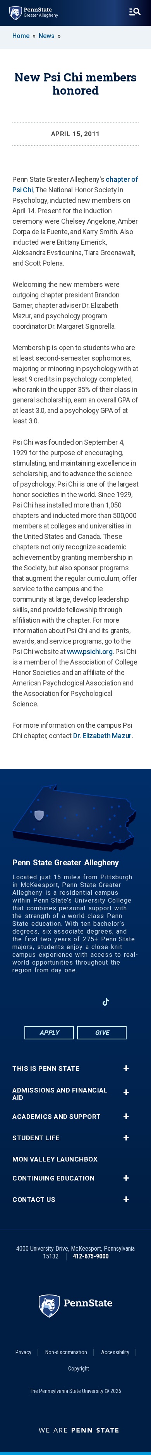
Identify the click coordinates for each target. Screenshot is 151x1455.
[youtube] (85, 1002)
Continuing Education (53, 1178)
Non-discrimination (66, 1352)
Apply (49, 1032)
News (47, 36)
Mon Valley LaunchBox (55, 1159)
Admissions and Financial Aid (60, 1094)
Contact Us (33, 1199)
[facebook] (45, 1002)
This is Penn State (45, 1068)
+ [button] (126, 1068)
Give (102, 1032)
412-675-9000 (90, 1256)
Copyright (78, 1368)
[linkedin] (65, 1002)
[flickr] (125, 1002)
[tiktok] (106, 1002)
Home (20, 36)
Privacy (23, 1352)
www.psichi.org (90, 651)
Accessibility (115, 1352)
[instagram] (25, 1002)
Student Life (36, 1138)
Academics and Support (56, 1116)
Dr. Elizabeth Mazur (102, 736)
